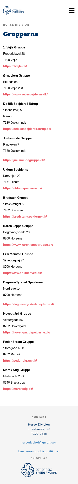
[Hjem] (13, 10)
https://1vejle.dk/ (15, 66)
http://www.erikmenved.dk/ (22, 273)
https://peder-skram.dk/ (20, 360)
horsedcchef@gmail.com (39, 442)
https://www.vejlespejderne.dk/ (25, 94)
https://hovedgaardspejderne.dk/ (26, 332)
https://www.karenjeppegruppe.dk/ (28, 244)
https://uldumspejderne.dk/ (22, 188)
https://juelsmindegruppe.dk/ (24, 160)
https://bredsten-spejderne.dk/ (25, 216)
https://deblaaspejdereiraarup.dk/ (27, 129)
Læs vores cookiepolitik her (39, 451)
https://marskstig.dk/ (18, 388)
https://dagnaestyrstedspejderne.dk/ (29, 304)
